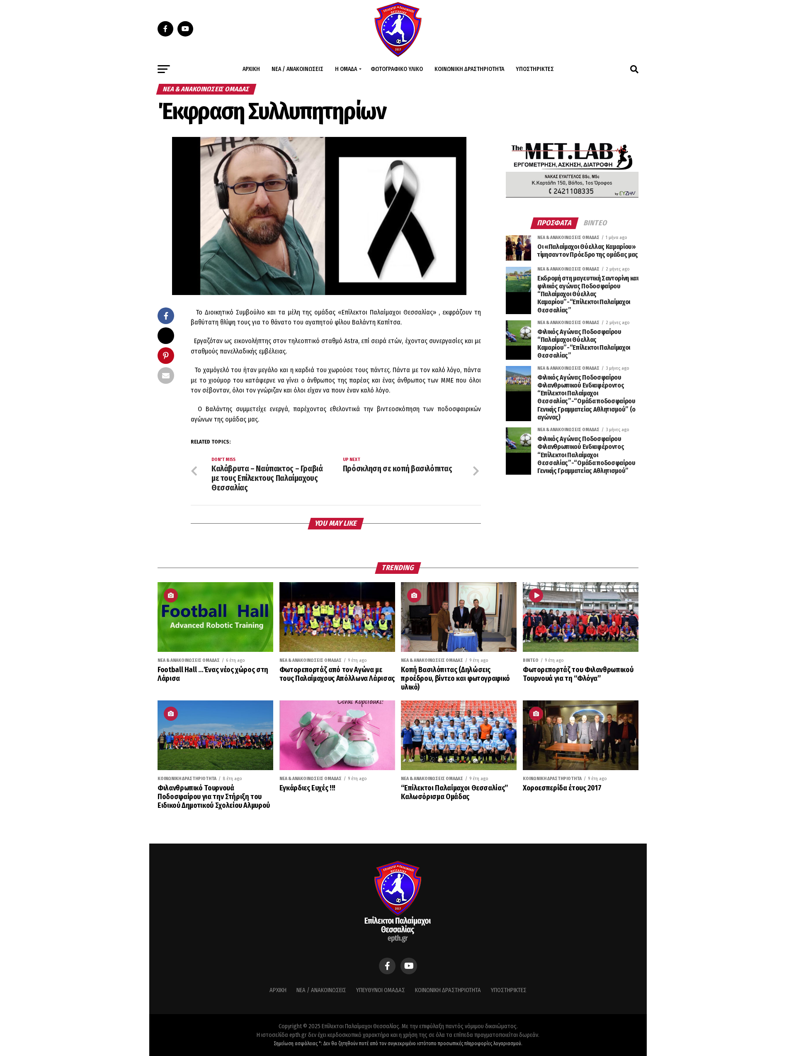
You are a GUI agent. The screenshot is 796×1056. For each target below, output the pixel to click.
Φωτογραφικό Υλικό (397, 69)
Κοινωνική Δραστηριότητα (469, 69)
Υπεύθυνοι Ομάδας (380, 990)
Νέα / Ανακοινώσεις (297, 69)
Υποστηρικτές (535, 69)
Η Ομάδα (346, 69)
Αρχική (251, 69)
